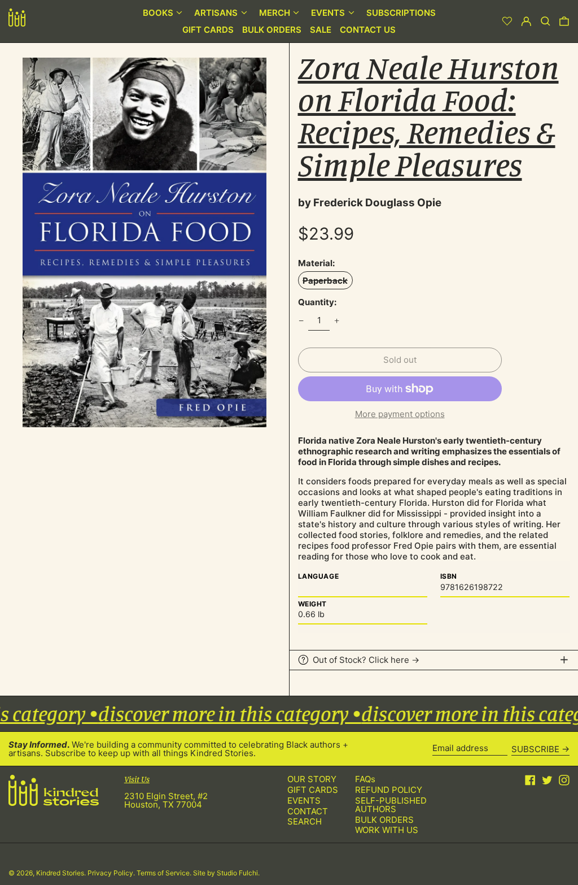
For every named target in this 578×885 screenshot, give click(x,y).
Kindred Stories (60, 873)
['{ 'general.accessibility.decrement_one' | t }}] (301, 320)
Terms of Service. (165, 873)
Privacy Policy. (112, 873)
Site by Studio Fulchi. (226, 873)
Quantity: (317, 302)
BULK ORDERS (384, 819)
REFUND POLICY (388, 789)
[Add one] (337, 320)
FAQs (365, 779)
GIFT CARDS (312, 789)
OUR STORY (311, 779)
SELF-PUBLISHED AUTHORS (391, 804)
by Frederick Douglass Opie (369, 202)
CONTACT (307, 811)
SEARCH (304, 821)
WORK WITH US (386, 830)
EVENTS (304, 800)
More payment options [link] (400, 414)
